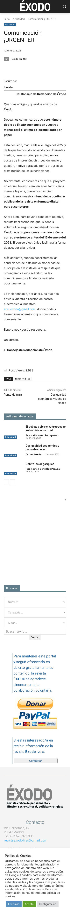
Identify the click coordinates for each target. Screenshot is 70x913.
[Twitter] (35, 66)
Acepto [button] (29, 904)
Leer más (13, 904)
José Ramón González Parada (43, 468)
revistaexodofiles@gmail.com (25, 840)
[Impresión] (53, 66)
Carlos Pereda (34, 454)
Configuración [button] (47, 904)
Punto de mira (13, 394)
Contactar (35, 760)
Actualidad (19, 19)
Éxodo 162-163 (19, 58)
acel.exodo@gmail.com (20, 309)
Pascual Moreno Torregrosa (41, 435)
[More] (62, 66)
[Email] (44, 66)
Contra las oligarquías (40, 464)
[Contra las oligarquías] (13, 468)
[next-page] (12, 481)
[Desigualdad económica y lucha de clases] (13, 450)
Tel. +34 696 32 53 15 (19, 836)
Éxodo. (9, 87)
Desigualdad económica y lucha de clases (52, 399)
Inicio (7, 19)
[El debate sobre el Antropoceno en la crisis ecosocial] (13, 431)
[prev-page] (6, 481)
